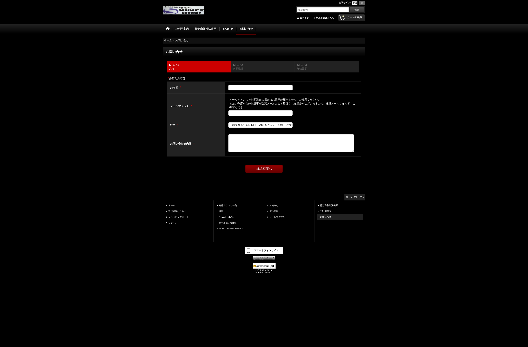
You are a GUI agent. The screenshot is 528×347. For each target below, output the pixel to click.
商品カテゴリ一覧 (228, 205)
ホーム (171, 205)
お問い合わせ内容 (181, 143)
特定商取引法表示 (329, 205)
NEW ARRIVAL (226, 217)
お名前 (174, 87)
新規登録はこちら (325, 18)
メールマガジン (277, 217)
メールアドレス (180, 106)
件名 (173, 124)
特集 (221, 211)
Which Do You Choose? (231, 228)
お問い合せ (325, 217)
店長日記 (273, 211)
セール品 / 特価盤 (228, 222)
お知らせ (273, 205)
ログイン (304, 18)
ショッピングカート (178, 217)
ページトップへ (357, 197)
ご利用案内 (325, 211)
